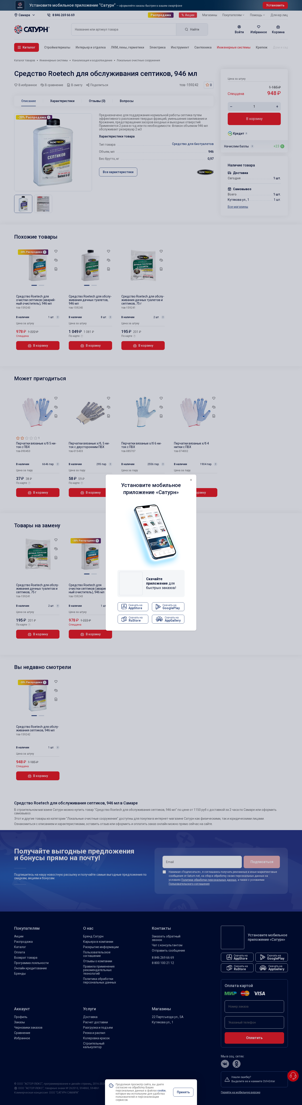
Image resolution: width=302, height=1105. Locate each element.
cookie (161, 1090)
